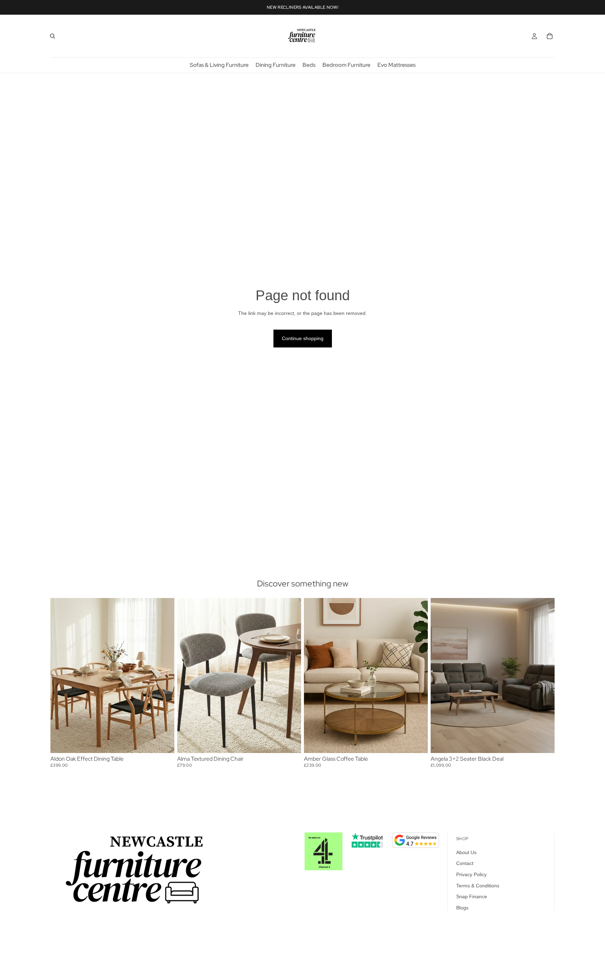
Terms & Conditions (477, 885)
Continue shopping (303, 338)
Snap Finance (471, 897)
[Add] (163, 742)
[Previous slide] (60, 675)
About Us (466, 852)
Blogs (462, 907)
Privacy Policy (471, 874)
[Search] (52, 36)
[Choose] (290, 742)
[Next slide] (163, 675)
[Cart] (549, 36)
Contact (464, 863)
